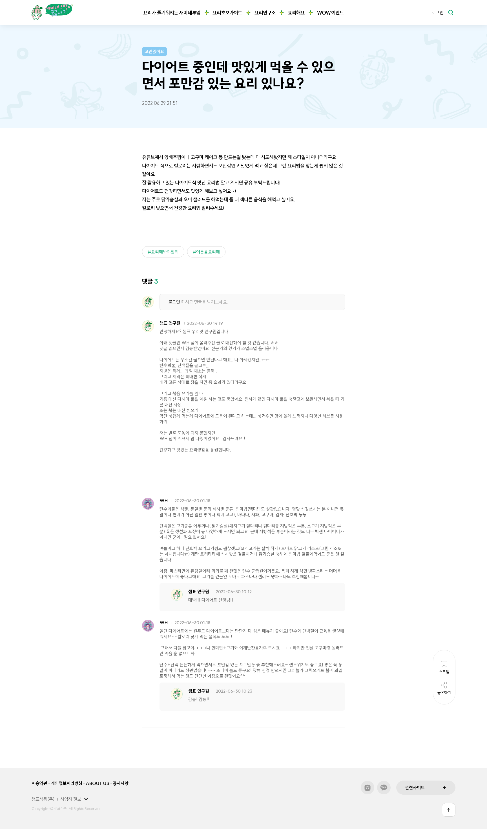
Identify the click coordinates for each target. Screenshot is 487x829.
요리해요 (296, 13)
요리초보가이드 (227, 13)
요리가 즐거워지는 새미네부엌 (171, 13)
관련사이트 (415, 787)
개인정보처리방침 (66, 783)
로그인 (438, 12)
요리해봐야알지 (165, 252)
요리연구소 (265, 13)
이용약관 (39, 783)
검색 (450, 12)
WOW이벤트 (330, 13)
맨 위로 (448, 810)
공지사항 (121, 783)
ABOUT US (97, 783)
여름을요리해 (208, 252)
